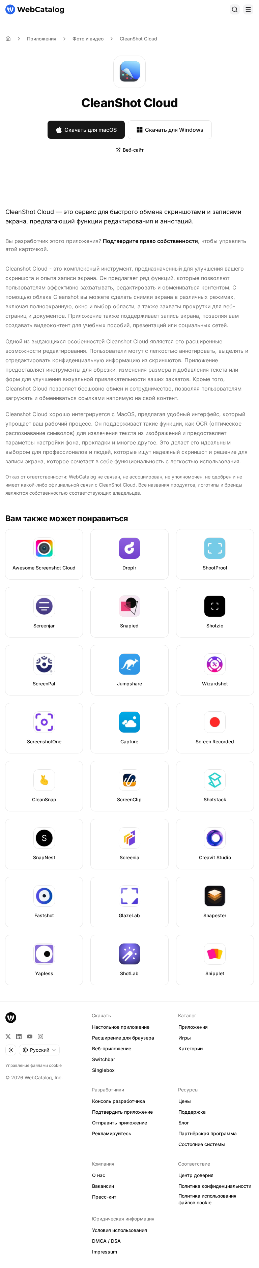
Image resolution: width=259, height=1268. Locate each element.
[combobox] (39, 1050)
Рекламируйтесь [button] (111, 1133)
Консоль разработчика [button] (118, 1101)
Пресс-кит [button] (104, 1197)
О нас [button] (98, 1175)
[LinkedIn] (19, 1036)
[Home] (8, 38)
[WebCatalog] (10, 1017)
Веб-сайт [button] (133, 150)
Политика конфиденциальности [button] (214, 1186)
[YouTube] (29, 1036)
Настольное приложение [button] (120, 1027)
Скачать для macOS (90, 129)
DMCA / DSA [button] (106, 1241)
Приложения (41, 38)
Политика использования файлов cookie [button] (207, 1199)
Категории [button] (190, 1048)
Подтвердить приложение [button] (122, 1112)
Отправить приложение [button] (119, 1122)
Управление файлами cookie (33, 1065)
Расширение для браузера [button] (123, 1038)
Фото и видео (88, 38)
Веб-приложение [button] (111, 1048)
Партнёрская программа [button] (207, 1133)
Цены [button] (184, 1101)
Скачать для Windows (174, 129)
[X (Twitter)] (8, 1036)
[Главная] (34, 9)
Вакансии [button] (103, 1186)
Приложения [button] (193, 1027)
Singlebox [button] (103, 1070)
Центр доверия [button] (195, 1175)
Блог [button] (183, 1122)
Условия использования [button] (119, 1230)
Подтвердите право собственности (150, 241)
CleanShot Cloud (138, 38)
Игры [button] (184, 1038)
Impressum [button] (104, 1252)
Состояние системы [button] (201, 1144)
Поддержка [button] (192, 1112)
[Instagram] (40, 1036)
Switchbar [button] (103, 1059)
